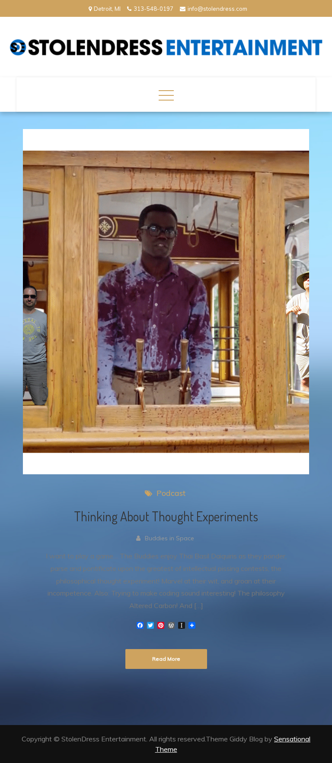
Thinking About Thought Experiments (166, 516)
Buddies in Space (169, 538)
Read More (166, 659)
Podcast (170, 493)
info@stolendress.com (217, 8)
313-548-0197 (153, 8)
